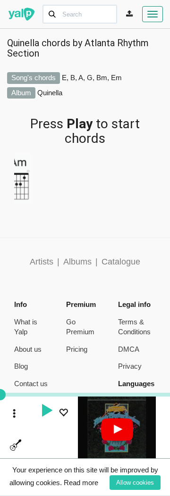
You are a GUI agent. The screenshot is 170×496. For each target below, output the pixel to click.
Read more (81, 483)
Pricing (76, 349)
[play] (46, 412)
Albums (77, 261)
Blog (21, 366)
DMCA (128, 349)
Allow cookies (135, 482)
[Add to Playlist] (63, 413)
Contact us (31, 384)
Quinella (49, 93)
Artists (41, 261)
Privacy (130, 366)
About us (28, 349)
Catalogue (121, 261)
